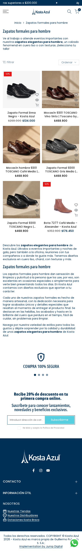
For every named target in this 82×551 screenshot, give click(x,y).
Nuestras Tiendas (19, 511)
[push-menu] (6, 11)
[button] (37, 95)
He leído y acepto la (43, 428)
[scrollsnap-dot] (35, 375)
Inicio (17, 23)
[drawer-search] (69, 11)
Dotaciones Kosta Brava (23, 520)
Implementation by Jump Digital (41, 546)
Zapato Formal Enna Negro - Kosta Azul (21, 114)
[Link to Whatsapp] (74, 543)
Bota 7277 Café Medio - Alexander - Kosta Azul (60, 225)
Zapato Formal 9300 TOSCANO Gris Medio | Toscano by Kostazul (60, 170)
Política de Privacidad (53, 427)
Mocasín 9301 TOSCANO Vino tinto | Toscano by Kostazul (60, 114)
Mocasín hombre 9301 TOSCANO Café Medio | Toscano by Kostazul (22, 170)
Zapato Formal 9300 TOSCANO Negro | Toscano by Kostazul (21, 225)
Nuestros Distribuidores (23, 515)
